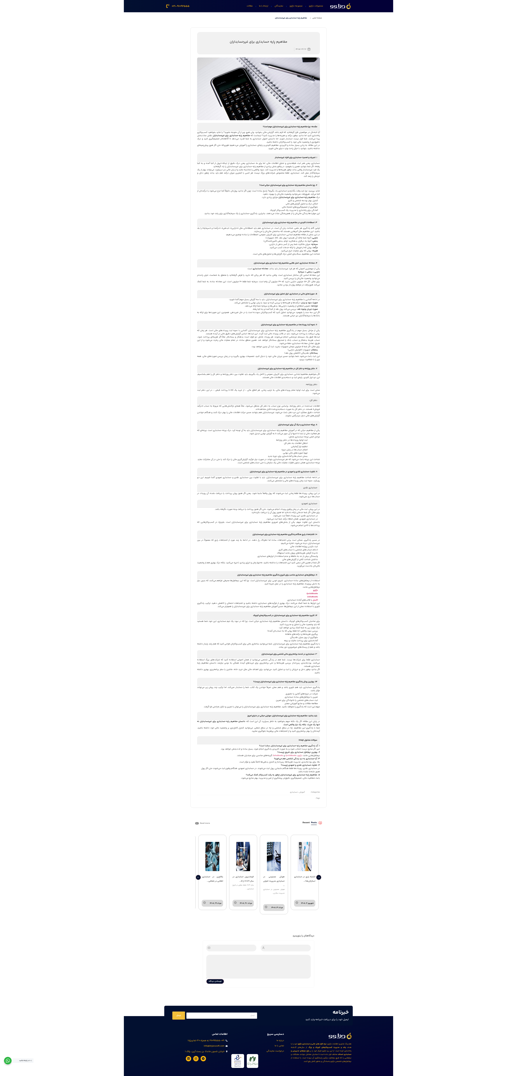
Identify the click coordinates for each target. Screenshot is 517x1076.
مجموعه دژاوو (296, 6)
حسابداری (294, 792)
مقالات (250, 6)
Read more (205, 823)
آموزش (302, 792)
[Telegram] (203, 1058)
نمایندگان (279, 6)
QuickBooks (312, 593)
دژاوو (315, 590)
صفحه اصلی (317, 18)
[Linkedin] (188, 1058)
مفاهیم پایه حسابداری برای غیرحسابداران (291, 18)
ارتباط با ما (263, 6)
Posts (314, 823)
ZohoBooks (312, 597)
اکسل (315, 600)
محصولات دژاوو (316, 6)
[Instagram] (196, 1058)
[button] (198, 877)
